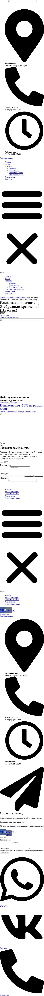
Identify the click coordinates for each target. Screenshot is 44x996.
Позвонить (4, 995)
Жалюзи (12, 168)
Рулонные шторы (12, 492)
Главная (8, 162)
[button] (22, 228)
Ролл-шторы (14, 171)
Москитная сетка (16, 173)
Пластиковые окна (16, 175)
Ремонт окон (10, 177)
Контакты (9, 179)
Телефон (3, 465)
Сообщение (5, 474)
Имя (2, 463)
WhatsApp (4, 906)
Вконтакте (4, 948)
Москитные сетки (23, 298)
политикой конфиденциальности (34, 476)
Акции (7, 164)
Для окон (8, 166)
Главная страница (7, 298)
